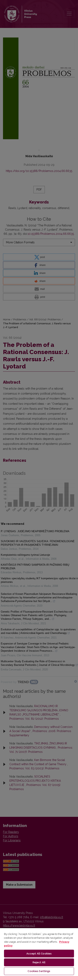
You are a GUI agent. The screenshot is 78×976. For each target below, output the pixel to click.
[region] (39, 952)
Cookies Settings (39, 971)
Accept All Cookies (39, 953)
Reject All (39, 962)
